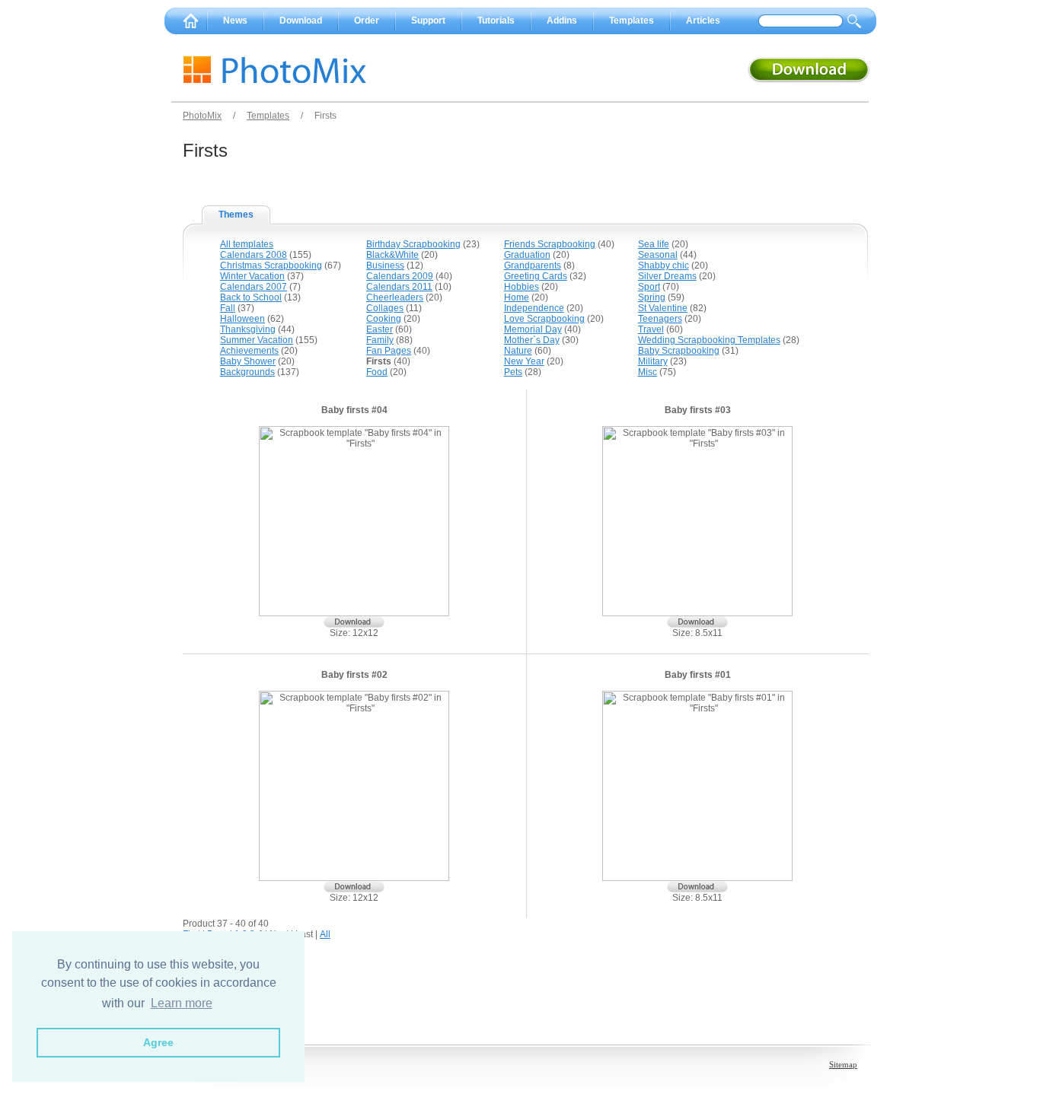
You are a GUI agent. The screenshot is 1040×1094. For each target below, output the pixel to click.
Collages (385, 308)
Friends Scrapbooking (549, 244)
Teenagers (660, 318)
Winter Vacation (252, 276)
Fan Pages (388, 350)
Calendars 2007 (253, 286)
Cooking (383, 318)
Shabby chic (663, 265)
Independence (534, 308)
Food (377, 372)
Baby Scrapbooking (678, 350)
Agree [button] (158, 1042)
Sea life (653, 244)
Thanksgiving (248, 329)
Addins (562, 20)
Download (300, 20)
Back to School (251, 297)
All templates (246, 244)
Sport (649, 286)
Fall (227, 308)
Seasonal (658, 255)
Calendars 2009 (399, 276)
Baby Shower (248, 361)
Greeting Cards (535, 276)
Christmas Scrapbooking (271, 265)
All (325, 934)
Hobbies (521, 286)
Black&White (392, 255)
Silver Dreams (667, 276)
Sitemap (843, 1064)
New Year (524, 361)
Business (385, 265)
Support (428, 20)
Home (516, 297)
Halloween (242, 318)
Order (366, 20)
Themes (236, 214)
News (235, 20)
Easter (379, 329)
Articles (703, 20)
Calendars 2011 (399, 286)
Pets (513, 372)
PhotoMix (202, 115)
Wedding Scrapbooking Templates (709, 340)
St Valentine (662, 308)
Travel (651, 329)
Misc (647, 372)
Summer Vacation (256, 340)
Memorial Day (533, 329)
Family (380, 340)
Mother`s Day (532, 340)
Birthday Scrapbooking (413, 244)
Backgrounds (247, 372)
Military (653, 361)
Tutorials (496, 20)
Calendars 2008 (253, 255)
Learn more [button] (181, 1003)
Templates (631, 20)
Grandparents (532, 265)
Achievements (249, 350)
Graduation (527, 255)
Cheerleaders (394, 297)
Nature (518, 350)
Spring (651, 297)
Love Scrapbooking (544, 318)
